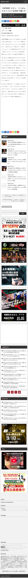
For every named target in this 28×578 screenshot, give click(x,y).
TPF (3, 545)
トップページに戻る (6, 206)
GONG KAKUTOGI (15, 547)
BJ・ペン (7, 545)
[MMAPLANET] (6, 2)
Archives (3, 508)
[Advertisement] (14, 113)
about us (14, 548)
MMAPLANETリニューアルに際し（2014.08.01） (14, 571)
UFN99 (21, 16)
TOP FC (10, 548)
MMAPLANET (7, 576)
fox (1, 545)
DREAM (10, 545)
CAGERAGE (3, 548)
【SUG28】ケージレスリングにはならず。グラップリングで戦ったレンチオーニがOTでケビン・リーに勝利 (17, 152)
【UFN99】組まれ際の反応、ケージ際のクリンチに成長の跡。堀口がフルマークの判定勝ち (13, 200)
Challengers (5, 550)
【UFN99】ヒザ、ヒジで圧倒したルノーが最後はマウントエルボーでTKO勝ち (15, 196)
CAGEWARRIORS (15, 545)
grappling (20, 548)
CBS (11, 547)
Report (11, 14)
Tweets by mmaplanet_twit (7, 502)
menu (25, 1)
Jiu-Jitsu (17, 548)
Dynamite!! (8, 547)
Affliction (25, 547)
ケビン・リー (6, 16)
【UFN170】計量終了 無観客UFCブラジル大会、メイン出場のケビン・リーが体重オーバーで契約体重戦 (17, 187)
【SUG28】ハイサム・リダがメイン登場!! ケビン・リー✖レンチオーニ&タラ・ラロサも (17, 161)
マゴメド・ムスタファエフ (14, 16)
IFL (22, 545)
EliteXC (7, 548)
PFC (20, 545)
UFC (13, 14)
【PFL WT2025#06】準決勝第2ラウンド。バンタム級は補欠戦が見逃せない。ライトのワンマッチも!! (17, 144)
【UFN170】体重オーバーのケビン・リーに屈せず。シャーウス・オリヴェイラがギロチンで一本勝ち (17, 178)
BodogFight (21, 547)
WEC (3, 547)
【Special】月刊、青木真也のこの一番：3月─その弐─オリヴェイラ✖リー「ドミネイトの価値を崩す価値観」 (17, 169)
